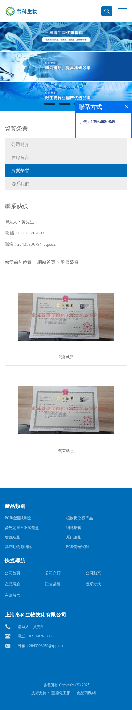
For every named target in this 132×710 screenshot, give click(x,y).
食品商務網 (86, 693)
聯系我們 (20, 183)
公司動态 (93, 573)
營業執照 (66, 357)
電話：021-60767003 (35, 636)
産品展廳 (12, 584)
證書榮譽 (69, 262)
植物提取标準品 (79, 518)
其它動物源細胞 (18, 547)
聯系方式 (93, 584)
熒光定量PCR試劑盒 (22, 527)
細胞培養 (73, 527)
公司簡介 (20, 144)
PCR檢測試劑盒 (18, 518)
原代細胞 (73, 537)
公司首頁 (12, 573)
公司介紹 (53, 573)
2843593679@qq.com (46, 646)
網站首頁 (46, 262)
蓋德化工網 (60, 693)
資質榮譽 (20, 170)
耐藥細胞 (12, 537)
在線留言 (20, 157)
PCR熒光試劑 (77, 547)
